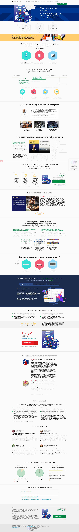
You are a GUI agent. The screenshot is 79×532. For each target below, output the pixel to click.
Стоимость (42, 1)
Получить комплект (62, 3)
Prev (35, 213)
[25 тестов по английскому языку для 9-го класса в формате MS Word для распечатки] (39, 242)
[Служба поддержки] (1, 161)
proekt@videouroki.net (31, 526)
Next (43, 213)
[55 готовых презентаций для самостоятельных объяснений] (53, 242)
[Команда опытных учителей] (26, 124)
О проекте (27, 1)
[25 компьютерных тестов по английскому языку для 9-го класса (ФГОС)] (26, 242)
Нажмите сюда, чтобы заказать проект (29, 338)
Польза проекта (49, 1)
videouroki (16, 1)
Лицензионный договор (16, 527)
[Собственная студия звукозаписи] (39, 124)
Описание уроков (35, 1)
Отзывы (56, 1)
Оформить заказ (57, 181)
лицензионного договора (26, 347)
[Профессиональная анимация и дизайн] (53, 124)
